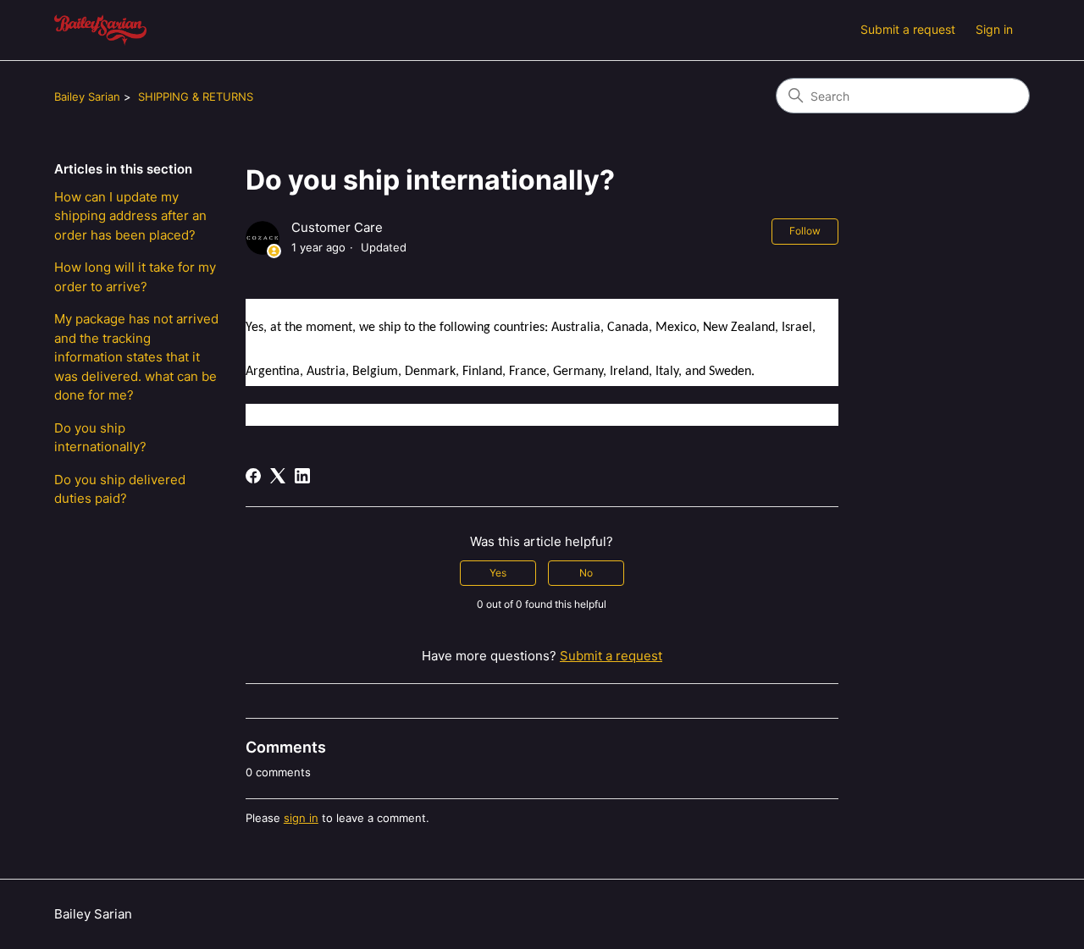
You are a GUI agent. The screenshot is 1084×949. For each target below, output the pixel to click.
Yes (497, 572)
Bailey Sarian (87, 96)
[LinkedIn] (302, 475)
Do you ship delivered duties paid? (119, 489)
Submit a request (907, 29)
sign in (301, 818)
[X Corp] (277, 475)
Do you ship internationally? (100, 437)
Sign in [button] (994, 29)
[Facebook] (253, 475)
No (586, 572)
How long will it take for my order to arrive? (135, 277)
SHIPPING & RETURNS (195, 96)
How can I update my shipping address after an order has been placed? (130, 216)
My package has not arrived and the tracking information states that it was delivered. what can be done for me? (136, 357)
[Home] (100, 30)
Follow (805, 230)
